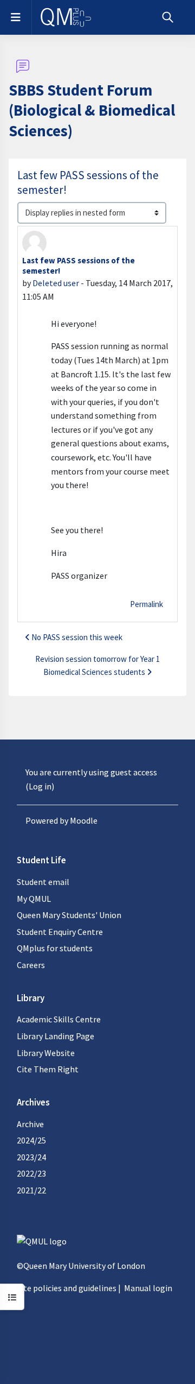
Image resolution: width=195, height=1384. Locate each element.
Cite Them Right (48, 1069)
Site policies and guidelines (66, 1287)
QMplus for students (55, 948)
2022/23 (31, 1173)
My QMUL (34, 898)
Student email (43, 881)
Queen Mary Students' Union (69, 914)
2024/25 (31, 1140)
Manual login (148, 1287)
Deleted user (55, 282)
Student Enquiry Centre (60, 931)
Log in (40, 786)
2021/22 (31, 1190)
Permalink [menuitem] (146, 604)
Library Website (46, 1052)
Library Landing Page (55, 1036)
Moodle (84, 820)
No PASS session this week (76, 637)
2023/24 (31, 1157)
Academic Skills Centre (59, 1019)
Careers (31, 964)
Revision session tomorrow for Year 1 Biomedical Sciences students (97, 665)
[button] (167, 17)
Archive (30, 1123)
